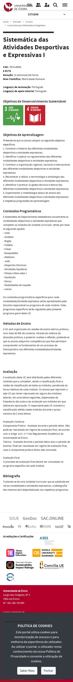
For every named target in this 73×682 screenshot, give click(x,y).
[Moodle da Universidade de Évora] (8, 526)
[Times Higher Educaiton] (16, 553)
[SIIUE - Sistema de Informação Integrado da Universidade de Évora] (14, 518)
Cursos (29, 21)
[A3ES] (47, 540)
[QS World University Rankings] (47, 553)
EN (29, 5)
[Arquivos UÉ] (45, 526)
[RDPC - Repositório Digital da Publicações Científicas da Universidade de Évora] (19, 526)
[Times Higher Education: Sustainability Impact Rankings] (20, 565)
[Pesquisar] (55, 5)
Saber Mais (27, 671)
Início (6, 21)
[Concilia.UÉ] (52, 565)
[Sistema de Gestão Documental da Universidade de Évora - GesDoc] (30, 518)
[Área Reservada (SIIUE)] (46, 5)
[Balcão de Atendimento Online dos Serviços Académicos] (52, 518)
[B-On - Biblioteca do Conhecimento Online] (69, 526)
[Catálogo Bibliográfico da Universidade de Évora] (30, 526)
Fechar (48, 671)
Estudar (33, 14)
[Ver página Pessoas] (38, 5)
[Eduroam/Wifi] (59, 526)
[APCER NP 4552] (10, 577)
